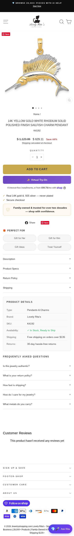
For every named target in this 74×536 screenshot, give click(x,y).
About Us (10, 493)
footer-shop (13, 476)
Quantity (37, 150)
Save (46, 222)
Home (36, 114)
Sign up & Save (14, 468)
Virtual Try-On (37, 179)
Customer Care (15, 485)
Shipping (26, 143)
